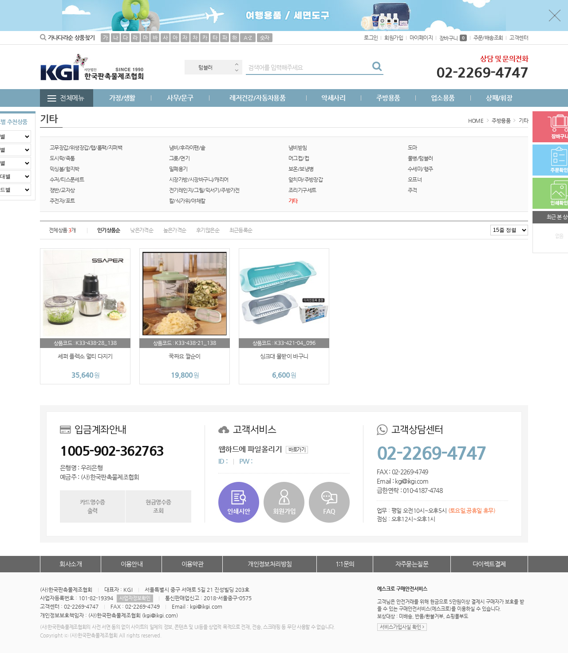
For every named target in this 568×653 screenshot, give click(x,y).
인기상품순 (108, 230)
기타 (523, 120)
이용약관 (192, 563)
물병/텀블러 (420, 158)
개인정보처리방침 (270, 563)
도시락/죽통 (62, 158)
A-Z (248, 38)
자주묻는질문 (411, 563)
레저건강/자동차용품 (257, 98)
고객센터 (518, 38)
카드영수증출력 (92, 506)
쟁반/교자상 (62, 190)
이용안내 (132, 563)
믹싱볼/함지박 (64, 169)
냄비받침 (297, 148)
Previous (236, 64)
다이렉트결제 (489, 563)
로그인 (371, 38)
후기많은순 (207, 230)
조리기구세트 (302, 190)
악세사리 (333, 98)
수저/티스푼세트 (67, 179)
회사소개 (70, 563)
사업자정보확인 (134, 598)
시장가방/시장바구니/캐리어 (199, 179)
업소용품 (443, 98)
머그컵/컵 (298, 158)
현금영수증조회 (158, 506)
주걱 (412, 190)
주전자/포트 (62, 201)
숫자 (264, 38)
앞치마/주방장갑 (305, 179)
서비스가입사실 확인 (401, 627)
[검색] (376, 67)
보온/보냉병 (300, 169)
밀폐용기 (178, 169)
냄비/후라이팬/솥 (187, 148)
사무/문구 (180, 98)
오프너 (415, 179)
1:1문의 (345, 563)
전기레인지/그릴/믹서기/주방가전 (204, 190)
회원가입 (393, 38)
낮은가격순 (141, 230)
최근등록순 (240, 230)
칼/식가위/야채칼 (187, 201)
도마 (412, 148)
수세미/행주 (420, 169)
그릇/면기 (179, 158)
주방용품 (388, 98)
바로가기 (296, 450)
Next (236, 70)
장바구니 (452, 38)
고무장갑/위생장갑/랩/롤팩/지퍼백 (86, 148)
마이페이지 (421, 38)
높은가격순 (174, 230)
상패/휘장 (499, 98)
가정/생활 (122, 98)
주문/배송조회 (488, 38)
